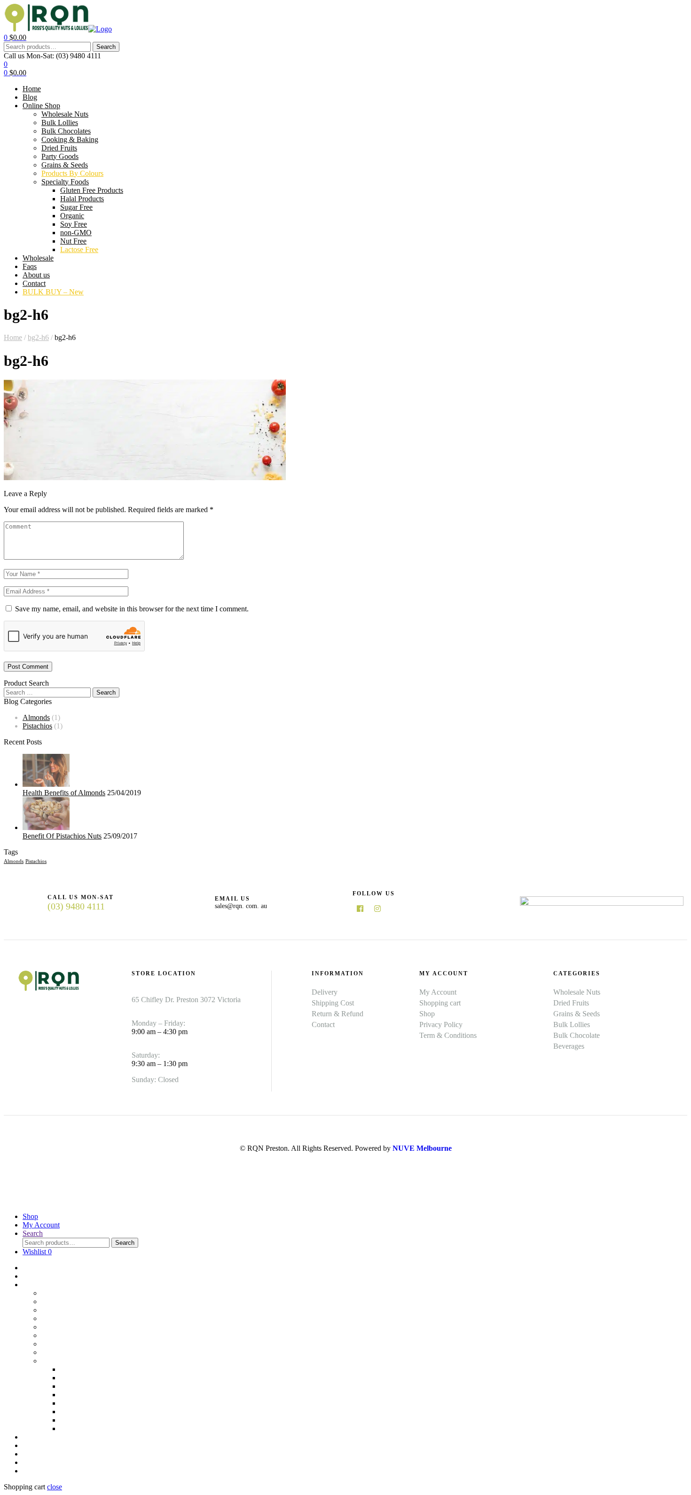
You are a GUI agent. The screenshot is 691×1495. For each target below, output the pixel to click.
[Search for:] (48, 692)
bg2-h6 (38, 337)
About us (36, 1454)
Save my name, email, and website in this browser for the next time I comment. (132, 609)
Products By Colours (72, 1352)
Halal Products (82, 1378)
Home (13, 337)
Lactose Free (79, 1428)
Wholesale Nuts (64, 1293)
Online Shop (41, 1285)
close (54, 1487)
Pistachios (37, 726)
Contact (34, 1462)
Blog (30, 1276)
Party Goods (60, 1335)
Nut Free (73, 1420)
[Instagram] (377, 908)
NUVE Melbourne (422, 1148)
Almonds (36, 717)
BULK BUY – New (53, 1471)
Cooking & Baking (69, 1318)
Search (106, 46)
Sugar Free (76, 1386)
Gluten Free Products (91, 1369)
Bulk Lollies (59, 1301)
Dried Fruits (59, 1327)
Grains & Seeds (64, 1344)
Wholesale (38, 1437)
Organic (72, 1395)
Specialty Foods (65, 1361)
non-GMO (76, 1412)
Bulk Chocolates (66, 1310)
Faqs (30, 1445)
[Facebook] (360, 908)
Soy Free (73, 1403)
